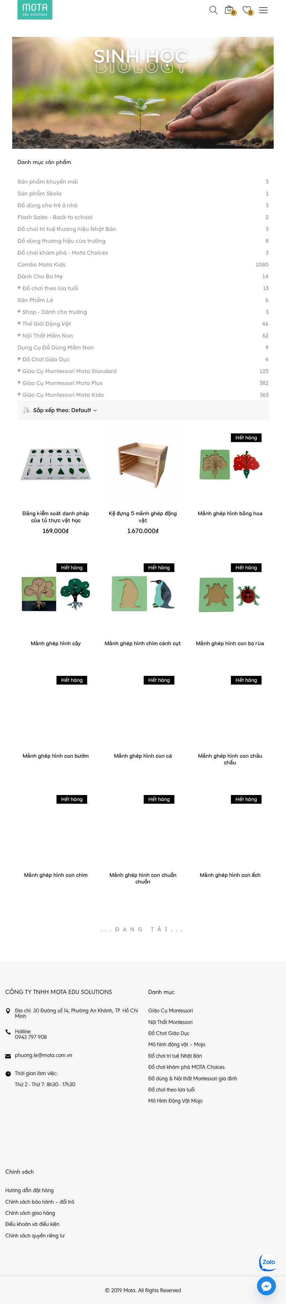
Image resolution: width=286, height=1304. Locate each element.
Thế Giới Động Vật (46, 323)
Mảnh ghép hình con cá (143, 755)
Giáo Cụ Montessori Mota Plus (62, 382)
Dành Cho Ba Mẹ (39, 276)
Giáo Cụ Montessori (170, 1011)
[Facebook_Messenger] (266, 1285)
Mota (129, 1291)
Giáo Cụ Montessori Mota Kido (63, 394)
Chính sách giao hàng (30, 1213)
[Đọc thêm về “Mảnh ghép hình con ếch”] (220, 833)
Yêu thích (66, 472)
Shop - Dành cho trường (54, 311)
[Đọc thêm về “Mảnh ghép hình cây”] (45, 601)
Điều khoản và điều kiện (32, 1224)
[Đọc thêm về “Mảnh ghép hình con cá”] (133, 714)
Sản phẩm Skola (39, 193)
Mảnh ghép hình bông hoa (230, 513)
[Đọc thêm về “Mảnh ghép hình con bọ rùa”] (220, 601)
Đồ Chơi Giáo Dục (46, 359)
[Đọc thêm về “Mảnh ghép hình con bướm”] (45, 714)
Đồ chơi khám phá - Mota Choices (62, 252)
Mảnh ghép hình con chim (56, 874)
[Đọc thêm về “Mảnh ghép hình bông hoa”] (220, 472)
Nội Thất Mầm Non (47, 335)
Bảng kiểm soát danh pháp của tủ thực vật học (55, 516)
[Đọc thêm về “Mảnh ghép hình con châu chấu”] (220, 714)
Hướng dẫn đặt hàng (29, 1191)
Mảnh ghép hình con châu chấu (230, 759)
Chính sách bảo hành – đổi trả (39, 1202)
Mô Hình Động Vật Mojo (175, 1101)
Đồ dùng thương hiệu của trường (61, 240)
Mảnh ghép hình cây (56, 643)
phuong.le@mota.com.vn (43, 1055)
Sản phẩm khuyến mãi (47, 181)
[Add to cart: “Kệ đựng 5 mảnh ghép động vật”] (133, 472)
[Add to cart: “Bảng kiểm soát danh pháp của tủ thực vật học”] (45, 472)
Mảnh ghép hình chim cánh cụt (143, 643)
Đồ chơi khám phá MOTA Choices (186, 1067)
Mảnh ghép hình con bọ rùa (230, 643)
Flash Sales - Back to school (54, 217)
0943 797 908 (31, 1037)
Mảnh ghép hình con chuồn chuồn (143, 878)
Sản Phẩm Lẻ (35, 299)
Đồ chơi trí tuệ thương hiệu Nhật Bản (66, 228)
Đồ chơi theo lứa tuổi (50, 288)
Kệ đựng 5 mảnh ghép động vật (143, 516)
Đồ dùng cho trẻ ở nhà (47, 205)
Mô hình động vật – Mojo (176, 1045)
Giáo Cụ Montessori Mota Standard (69, 371)
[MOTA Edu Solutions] (34, 10)
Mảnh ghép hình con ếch (230, 874)
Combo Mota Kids (41, 264)
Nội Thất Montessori (170, 1022)
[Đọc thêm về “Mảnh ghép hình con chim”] (45, 833)
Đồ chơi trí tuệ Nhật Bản (175, 1056)
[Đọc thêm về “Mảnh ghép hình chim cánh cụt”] (133, 601)
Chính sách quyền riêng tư (35, 1236)
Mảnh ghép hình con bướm (56, 755)
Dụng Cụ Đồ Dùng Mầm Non (55, 347)
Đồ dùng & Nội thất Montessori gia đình (192, 1079)
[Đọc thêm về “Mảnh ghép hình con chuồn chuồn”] (133, 833)
